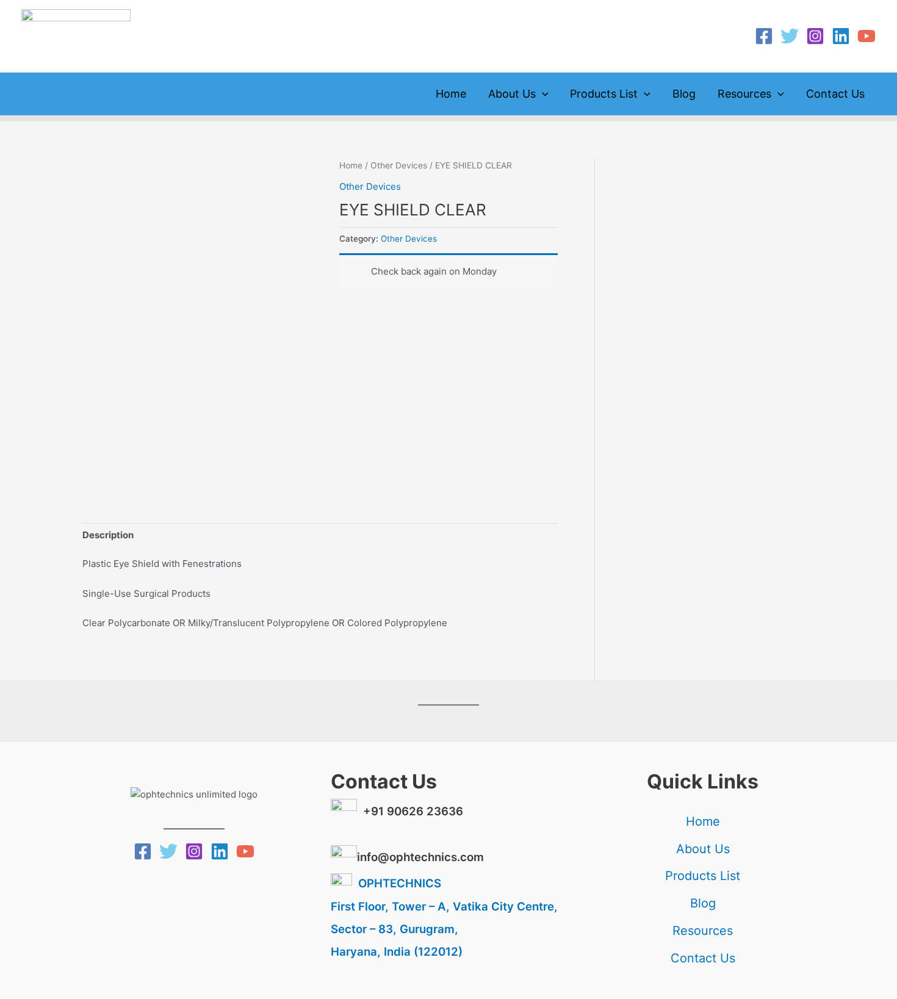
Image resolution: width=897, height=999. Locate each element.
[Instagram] (815, 36)
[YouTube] (866, 36)
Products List (604, 93)
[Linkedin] (841, 36)
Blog (684, 93)
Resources (744, 93)
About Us (512, 93)
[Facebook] (764, 36)
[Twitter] (789, 36)
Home (451, 93)
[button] (542, 94)
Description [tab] (108, 535)
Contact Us (835, 93)
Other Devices (398, 165)
